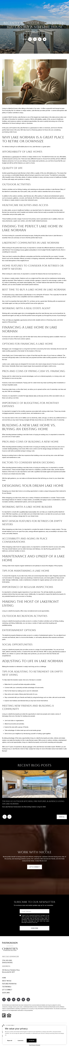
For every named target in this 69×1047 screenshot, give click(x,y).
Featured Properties (9, 983)
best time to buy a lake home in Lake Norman (18, 294)
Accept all (31, 1040)
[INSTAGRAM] (9, 999)
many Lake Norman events (57, 651)
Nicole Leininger (27, 746)
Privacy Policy (41, 922)
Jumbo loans (15, 364)
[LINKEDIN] (13, 999)
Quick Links (6, 992)
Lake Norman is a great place (11, 156)
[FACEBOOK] (4, 999)
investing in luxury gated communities (25, 250)
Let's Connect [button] (34, 867)
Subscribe (34, 928)
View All (62, 817)
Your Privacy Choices (34, 1045)
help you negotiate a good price (18, 320)
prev (5, 817)
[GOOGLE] (23, 999)
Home (4, 977)
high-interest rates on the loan (35, 396)
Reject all (9, 1040)
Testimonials (6, 986)
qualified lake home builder (28, 512)
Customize (20, 1040)
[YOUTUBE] (18, 999)
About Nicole (6, 980)
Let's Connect (7, 989)
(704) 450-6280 (7, 960)
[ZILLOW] (28, 999)
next (9, 817)
